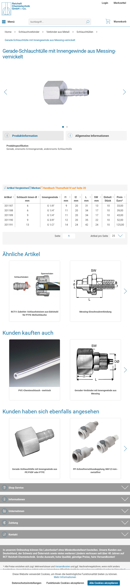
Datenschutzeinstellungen (26, 583)
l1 (66, 199)
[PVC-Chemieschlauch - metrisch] (34, 363)
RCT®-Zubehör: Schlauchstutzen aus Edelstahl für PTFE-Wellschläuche (34, 313)
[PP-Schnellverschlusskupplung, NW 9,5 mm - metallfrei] (95, 442)
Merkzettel (120, 2)
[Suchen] (87, 22)
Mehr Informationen (65, 577)
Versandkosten (62, 566)
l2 (76, 199)
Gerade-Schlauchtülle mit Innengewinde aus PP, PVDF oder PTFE (34, 471)
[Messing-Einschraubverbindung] (95, 284)
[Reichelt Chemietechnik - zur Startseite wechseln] (16, 8)
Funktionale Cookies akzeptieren (65, 583)
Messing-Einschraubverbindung (95, 311)
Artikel (8, 197)
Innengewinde (50, 197)
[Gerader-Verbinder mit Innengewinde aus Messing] (95, 363)
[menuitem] (105, 3)
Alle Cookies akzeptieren (103, 583)
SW (96, 199)
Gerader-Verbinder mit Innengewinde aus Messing (95, 392)
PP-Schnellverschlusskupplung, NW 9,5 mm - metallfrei (95, 471)
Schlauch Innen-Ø (27, 199)
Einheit (107, 199)
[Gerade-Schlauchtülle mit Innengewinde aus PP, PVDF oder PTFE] (34, 442)
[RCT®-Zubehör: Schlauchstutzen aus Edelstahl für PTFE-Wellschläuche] (34, 284)
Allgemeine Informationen (92, 135)
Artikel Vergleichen (17, 188)
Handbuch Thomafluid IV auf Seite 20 (64, 188)
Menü (11, 21)
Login (105, 2)
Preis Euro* (120, 199)
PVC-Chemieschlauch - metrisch (34, 390)
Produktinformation (25, 135)
